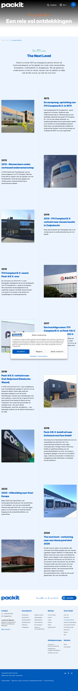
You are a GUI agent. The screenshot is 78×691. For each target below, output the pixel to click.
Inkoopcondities (5, 680)
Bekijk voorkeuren (57, 351)
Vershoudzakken (26, 620)
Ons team (66, 617)
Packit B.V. (15, 673)
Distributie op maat (53, 652)
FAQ (65, 634)
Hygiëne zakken (38, 615)
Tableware (24, 625)
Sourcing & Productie (69, 625)
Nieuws (66, 632)
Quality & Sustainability (70, 622)
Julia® (49, 620)
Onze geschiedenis (69, 620)
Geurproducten (38, 622)
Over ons (8, 40)
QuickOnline (19, 675)
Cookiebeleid (33, 356)
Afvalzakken (25, 615)
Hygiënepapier (38, 617)
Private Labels (52, 615)
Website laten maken (7, 675)
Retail (65, 644)
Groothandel (67, 647)
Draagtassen (25, 627)
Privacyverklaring (42, 356)
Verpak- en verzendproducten (39, 628)
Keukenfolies (25, 617)
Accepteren (21, 351)
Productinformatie (69, 627)
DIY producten (38, 625)
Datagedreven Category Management (54, 649)
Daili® (49, 625)
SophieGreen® (52, 627)
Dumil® (50, 617)
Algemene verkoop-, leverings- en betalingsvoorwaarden (26, 680)
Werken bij (66, 629)
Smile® (50, 622)
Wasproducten (38, 620)
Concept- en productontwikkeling (53, 645)
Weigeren (39, 351)
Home (3, 40)
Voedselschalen (26, 622)
